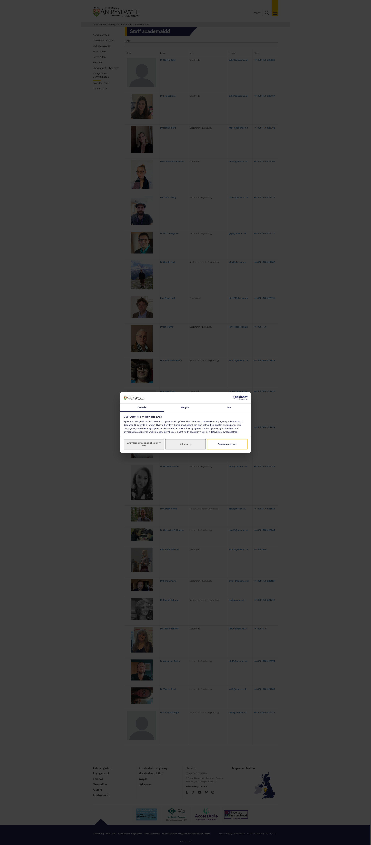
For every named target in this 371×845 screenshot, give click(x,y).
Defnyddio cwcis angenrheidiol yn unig (144, 444)
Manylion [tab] (185, 407)
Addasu (184, 444)
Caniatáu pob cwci (227, 444)
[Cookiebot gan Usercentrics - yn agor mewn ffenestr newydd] (235, 398)
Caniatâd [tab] (142, 407)
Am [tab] (229, 407)
